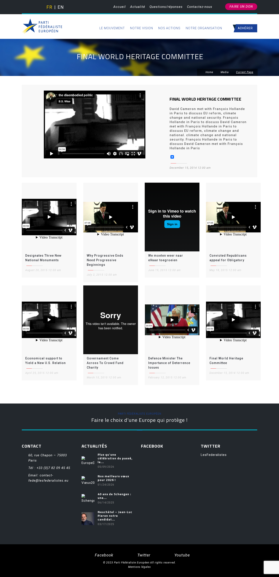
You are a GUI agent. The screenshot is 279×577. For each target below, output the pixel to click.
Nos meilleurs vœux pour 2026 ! (113, 478)
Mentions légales (139, 566)
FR (49, 7)
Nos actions (169, 28)
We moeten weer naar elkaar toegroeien (165, 258)
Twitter (143, 555)
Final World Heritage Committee (226, 361)
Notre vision (141, 28)
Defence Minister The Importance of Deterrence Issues (169, 363)
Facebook (103, 555)
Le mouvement (112, 28)
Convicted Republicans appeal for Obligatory (228, 258)
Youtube (181, 555)
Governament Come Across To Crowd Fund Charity (105, 363)
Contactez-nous (199, 6)
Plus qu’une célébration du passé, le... (115, 458)
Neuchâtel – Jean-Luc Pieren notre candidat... (115, 516)
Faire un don (241, 7)
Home (209, 72)
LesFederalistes (214, 455)
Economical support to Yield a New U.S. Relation (45, 361)
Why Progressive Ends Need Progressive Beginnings (105, 260)
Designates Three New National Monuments (43, 258)
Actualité (137, 6)
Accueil (119, 6)
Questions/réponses (166, 6)
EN (60, 7)
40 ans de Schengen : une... (114, 496)
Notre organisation (204, 28)
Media (225, 72)
